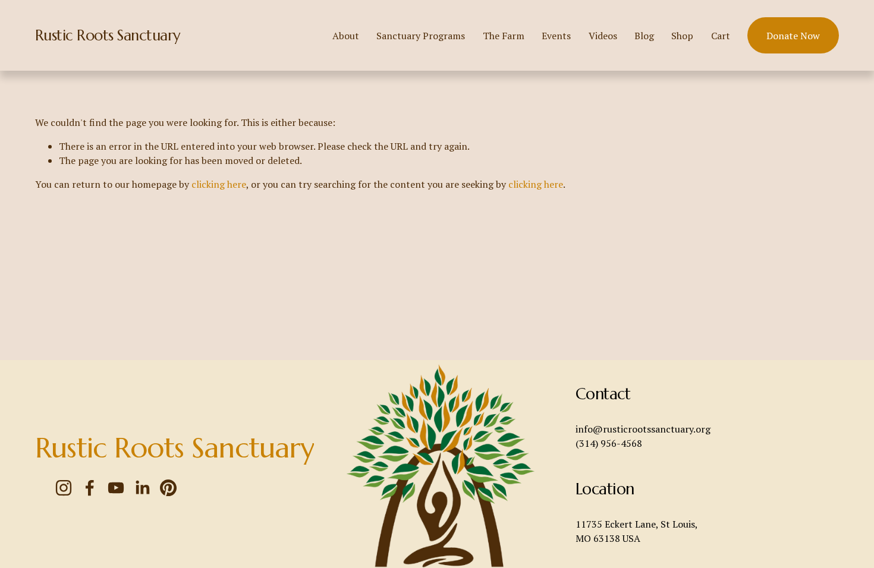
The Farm (503, 35)
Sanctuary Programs (420, 35)
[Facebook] (89, 487)
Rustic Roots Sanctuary (107, 35)
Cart (720, 35)
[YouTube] (116, 487)
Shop (682, 35)
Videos (603, 35)
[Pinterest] (168, 487)
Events (556, 35)
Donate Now (793, 35)
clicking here (218, 184)
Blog (644, 35)
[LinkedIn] (142, 487)
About (345, 35)
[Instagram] (63, 487)
